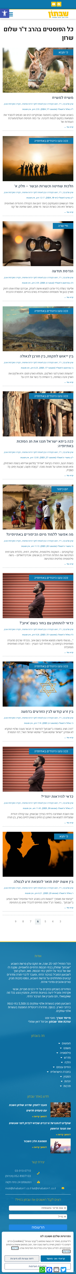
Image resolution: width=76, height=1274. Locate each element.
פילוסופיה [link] (65, 1053)
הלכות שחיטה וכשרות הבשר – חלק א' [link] (43, 186)
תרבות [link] (67, 1086)
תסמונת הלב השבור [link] (35, 1141)
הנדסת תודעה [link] (62, 271)
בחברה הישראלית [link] (60, 1072)
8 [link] (23, 921)
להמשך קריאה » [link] (39, 1116)
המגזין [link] (67, 1076)
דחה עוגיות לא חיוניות (21, 1258)
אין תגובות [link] (26, 109)
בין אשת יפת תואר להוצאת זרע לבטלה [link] (43, 881)
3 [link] (60, 921)
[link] (4, 13)
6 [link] (38, 921)
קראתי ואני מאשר (55, 1258)
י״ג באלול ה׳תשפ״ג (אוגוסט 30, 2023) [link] (57, 808)
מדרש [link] (67, 1057)
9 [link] (15, 921)
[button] (10, 14)
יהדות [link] (67, 1081)
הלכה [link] (68, 1062)
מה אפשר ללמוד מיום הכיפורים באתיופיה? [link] (39, 534)
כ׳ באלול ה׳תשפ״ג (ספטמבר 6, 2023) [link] (57, 723)
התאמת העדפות (37, 1266)
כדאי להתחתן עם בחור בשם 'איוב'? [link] (46, 623)
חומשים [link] (66, 1043)
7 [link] (30, 921)
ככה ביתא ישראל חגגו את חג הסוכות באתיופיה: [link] (45, 444)
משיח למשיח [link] (62, 97)
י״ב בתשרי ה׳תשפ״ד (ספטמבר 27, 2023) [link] (56, 457)
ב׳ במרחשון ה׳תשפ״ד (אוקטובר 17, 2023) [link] (56, 367)
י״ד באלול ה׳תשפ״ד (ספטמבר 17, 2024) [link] (57, 109)
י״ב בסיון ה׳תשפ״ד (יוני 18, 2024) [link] (59, 197)
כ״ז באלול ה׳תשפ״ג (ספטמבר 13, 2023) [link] (56, 634)
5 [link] (45, 921)
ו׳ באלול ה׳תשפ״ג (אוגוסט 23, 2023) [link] (58, 893)
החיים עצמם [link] (63, 1067)
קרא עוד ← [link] (68, 127)
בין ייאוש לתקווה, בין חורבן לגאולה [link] (46, 356)
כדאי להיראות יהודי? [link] (57, 796)
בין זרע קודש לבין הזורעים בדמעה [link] (47, 711)
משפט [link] (67, 1048)
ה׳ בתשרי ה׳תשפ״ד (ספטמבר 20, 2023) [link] (56, 546)
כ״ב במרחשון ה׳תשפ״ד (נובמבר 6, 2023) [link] (56, 282)
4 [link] (53, 921)
